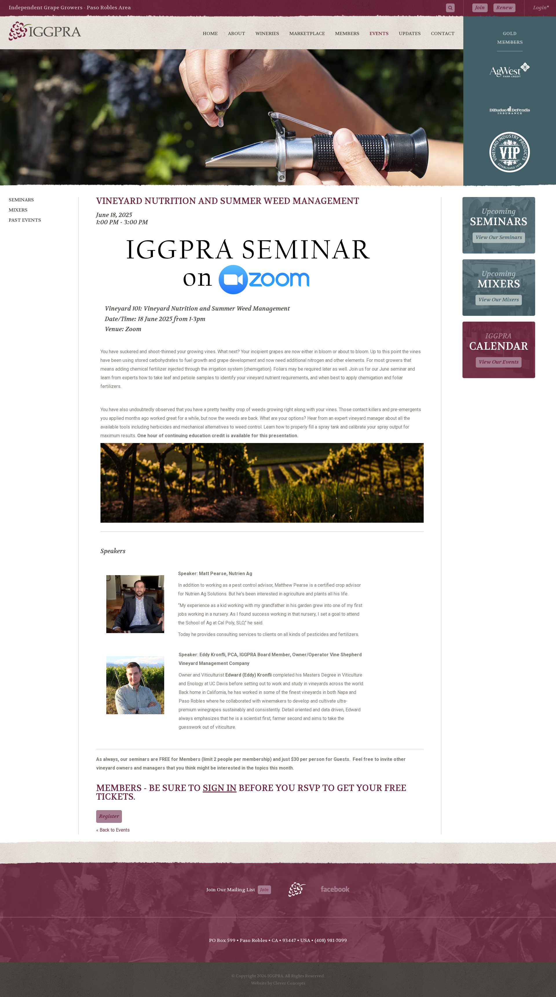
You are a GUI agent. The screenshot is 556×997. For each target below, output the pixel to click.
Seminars (21, 200)
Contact (443, 33)
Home (210, 33)
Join (480, 7)
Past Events (25, 220)
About (236, 33)
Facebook (335, 889)
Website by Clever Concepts (278, 983)
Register (109, 816)
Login (540, 7)
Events (379, 33)
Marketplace (307, 33)
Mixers (18, 210)
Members (347, 33)
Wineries (267, 33)
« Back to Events (113, 830)
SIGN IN (220, 788)
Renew (504, 7)
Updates (410, 33)
